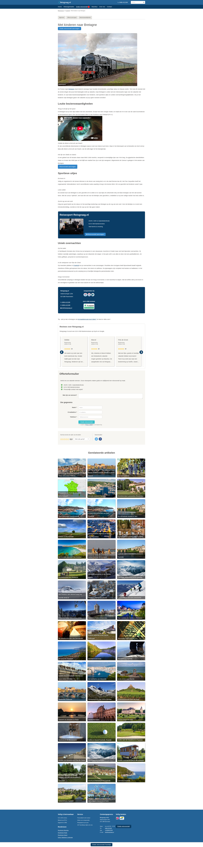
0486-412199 (123, 2)
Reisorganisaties (69, 7)
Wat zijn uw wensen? (70, 395)
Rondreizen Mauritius (63, 830)
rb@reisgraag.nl (67, 308)
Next (141, 352)
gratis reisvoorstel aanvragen (69, 28)
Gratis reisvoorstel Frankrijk (101, 844)
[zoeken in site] (143, 2)
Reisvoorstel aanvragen (67, 166)
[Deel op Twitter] (96, 439)
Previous (61, 352)
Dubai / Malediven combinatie (65, 837)
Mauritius (94, 7)
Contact (109, 7)
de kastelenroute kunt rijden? (87, 319)
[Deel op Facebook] (100, 439)
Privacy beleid (89, 424)
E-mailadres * (72, 412)
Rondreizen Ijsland (62, 835)
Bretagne (71, 89)
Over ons (102, 7)
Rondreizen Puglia (62, 832)
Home (60, 7)
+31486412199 (109, 830)
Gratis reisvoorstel (82, 7)
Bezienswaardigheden (85, 17)
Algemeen (61, 17)
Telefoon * (73, 417)
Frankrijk (76, 265)
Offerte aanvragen (72, 17)
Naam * (74, 407)
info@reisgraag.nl (109, 832)
